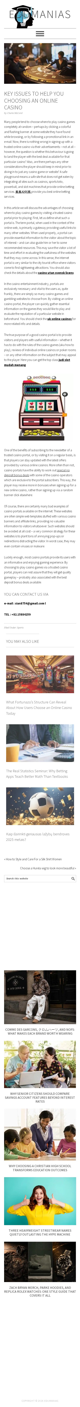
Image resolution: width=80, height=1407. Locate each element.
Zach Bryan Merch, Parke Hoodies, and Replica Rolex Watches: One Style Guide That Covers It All (40, 1291)
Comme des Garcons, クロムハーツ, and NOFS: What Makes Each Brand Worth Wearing (40, 1031)
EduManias (40, 14)
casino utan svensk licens (56, 273)
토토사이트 (23, 192)
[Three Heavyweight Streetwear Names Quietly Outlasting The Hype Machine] (40, 1224)
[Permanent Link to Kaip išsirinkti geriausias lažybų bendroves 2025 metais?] (40, 790)
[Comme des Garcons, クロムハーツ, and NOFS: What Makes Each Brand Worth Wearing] (40, 1023)
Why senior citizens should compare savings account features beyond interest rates (40, 1097)
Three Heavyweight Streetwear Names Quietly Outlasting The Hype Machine (40, 1232)
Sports (20, 627)
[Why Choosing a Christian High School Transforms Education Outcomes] (40, 1159)
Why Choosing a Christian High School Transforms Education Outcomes (40, 1168)
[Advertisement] (40, 926)
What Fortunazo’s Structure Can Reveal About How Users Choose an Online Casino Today (39, 708)
